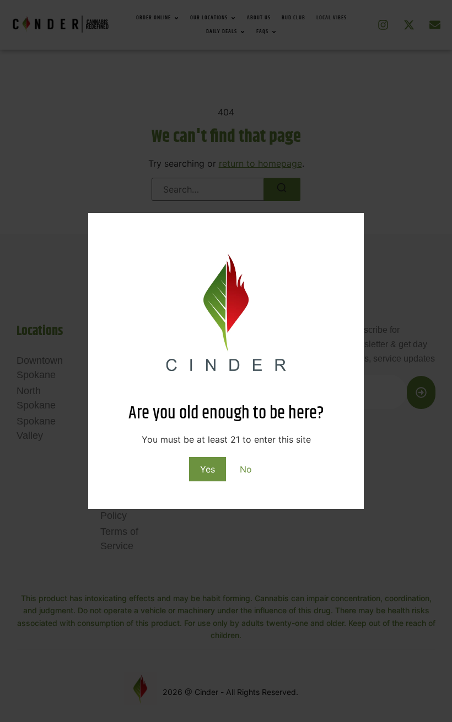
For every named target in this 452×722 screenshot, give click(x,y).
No (246, 469)
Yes (207, 469)
